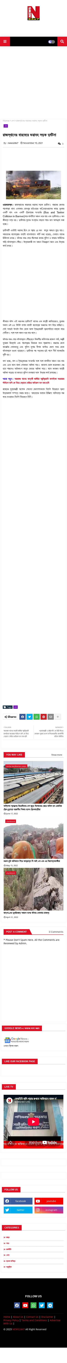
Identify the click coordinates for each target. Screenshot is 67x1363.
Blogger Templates (31, 1338)
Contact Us (32, 1316)
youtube (51, 1201)
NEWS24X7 (18, 1329)
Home (6, 120)
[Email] (51, 717)
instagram (51, 1210)
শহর (7, 1243)
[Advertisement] (33, 27)
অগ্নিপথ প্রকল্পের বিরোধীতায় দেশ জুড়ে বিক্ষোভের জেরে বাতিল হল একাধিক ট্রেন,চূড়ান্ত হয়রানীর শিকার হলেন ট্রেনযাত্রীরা (33, 808)
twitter (20, 1210)
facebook (20, 1201)
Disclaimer (47, 1316)
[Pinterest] (44, 717)
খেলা (7, 1255)
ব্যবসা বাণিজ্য (10, 1261)
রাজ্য (7, 1237)
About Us (18, 1316)
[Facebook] (22, 717)
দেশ (12, 120)
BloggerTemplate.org (33, 1341)
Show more (56, 754)
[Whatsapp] (37, 717)
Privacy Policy (11, 1320)
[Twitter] (29, 717)
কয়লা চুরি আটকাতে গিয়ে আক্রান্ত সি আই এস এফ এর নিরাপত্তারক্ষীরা (32, 861)
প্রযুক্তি (9, 1266)
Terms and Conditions (34, 1320)
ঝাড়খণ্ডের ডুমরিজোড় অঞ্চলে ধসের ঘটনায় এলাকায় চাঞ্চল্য (26, 912)
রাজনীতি (8, 1249)
